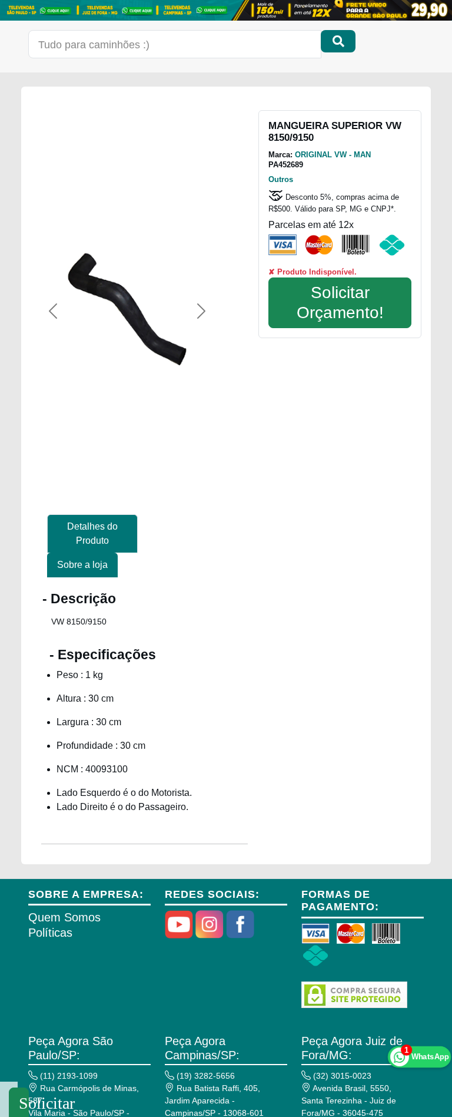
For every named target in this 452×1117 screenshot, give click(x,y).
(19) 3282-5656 (204, 1075)
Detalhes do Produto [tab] (92, 533)
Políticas (50, 932)
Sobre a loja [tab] (82, 565)
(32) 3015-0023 (341, 1075)
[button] (53, 311)
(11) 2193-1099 (68, 1075)
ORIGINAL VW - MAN (333, 154)
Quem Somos (64, 917)
